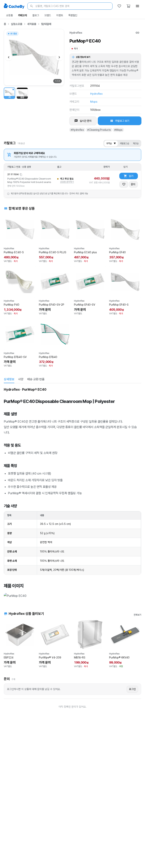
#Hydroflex (77, 129)
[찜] (119, 6)
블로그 (35, 15)
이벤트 (59, 15)
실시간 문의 (86, 120)
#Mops (118, 129)
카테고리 (22, 15)
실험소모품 (16, 24)
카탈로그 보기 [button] (122, 120)
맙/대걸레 (46, 24)
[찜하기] (124, 184)
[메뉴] (137, 6)
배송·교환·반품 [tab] (36, 379)
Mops (93, 101)
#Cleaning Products (99, 129)
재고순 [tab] (136, 143)
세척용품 (31, 24)
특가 (76, 48)
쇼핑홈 (9, 15)
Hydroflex (75, 32)
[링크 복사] (137, 32)
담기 (131, 175)
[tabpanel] (72, 493)
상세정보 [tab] (9, 379)
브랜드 (47, 15)
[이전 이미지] (8, 57)
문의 (133, 184)
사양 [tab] (20, 379)
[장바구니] (128, 6)
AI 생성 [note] (13, 34)
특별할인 (72, 15)
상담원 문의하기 (67, 181)
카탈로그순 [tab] (124, 143)
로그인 (132, 689)
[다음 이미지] (59, 57)
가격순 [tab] (111, 143)
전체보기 (137, 614)
